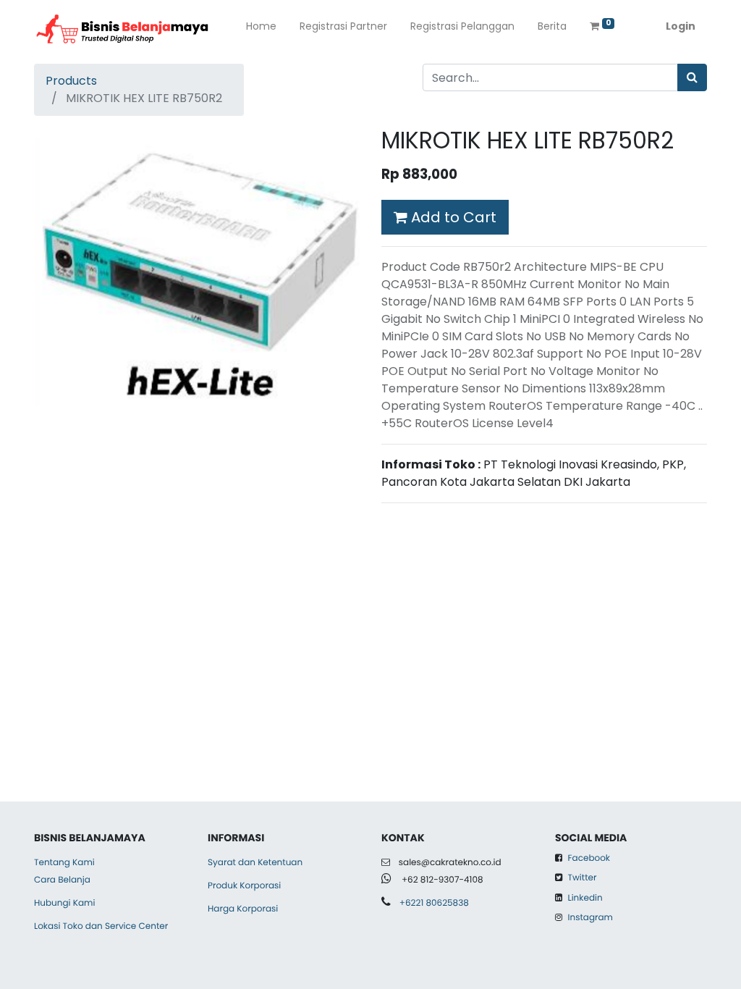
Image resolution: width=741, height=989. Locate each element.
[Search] (692, 77)
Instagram (590, 918)
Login (680, 26)
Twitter (582, 878)
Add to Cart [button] (451, 217)
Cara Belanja (62, 880)
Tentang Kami (64, 863)
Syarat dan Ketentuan (255, 863)
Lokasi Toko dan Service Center (101, 926)
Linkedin (583, 898)
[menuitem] (261, 29)
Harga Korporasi (243, 909)
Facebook (589, 858)
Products (71, 80)
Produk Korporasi (244, 886)
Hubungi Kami (64, 903)
